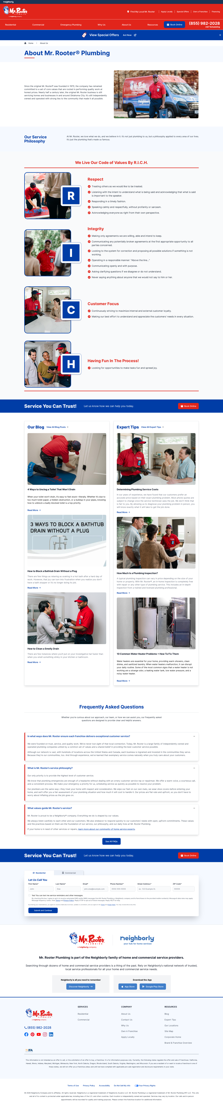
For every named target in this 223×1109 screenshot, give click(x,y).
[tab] (141, 11)
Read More (32, 510)
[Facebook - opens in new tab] (26, 1034)
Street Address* (144, 884)
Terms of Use (73, 1085)
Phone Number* (117, 884)
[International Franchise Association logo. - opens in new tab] (29, 1050)
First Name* (33, 884)
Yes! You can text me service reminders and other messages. (57, 895)
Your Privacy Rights (147, 1085)
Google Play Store (154, 986)
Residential (41, 873)
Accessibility (104, 1085)
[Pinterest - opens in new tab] (32, 1034)
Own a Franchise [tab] (200, 11)
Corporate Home (173, 1037)
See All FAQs (111, 841)
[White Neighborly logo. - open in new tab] (8, 2)
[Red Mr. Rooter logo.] (87, 940)
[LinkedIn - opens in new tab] (51, 1034)
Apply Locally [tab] (167, 11)
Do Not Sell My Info (122, 1085)
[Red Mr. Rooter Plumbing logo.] (46, 1014)
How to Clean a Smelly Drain (43, 648)
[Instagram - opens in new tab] (45, 1034)
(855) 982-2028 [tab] (204, 23)
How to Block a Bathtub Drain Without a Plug (52, 571)
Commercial (70, 873)
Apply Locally (127, 1037)
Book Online (190, 406)
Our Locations (171, 1025)
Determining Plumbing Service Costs (137, 489)
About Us (125, 1014)
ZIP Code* (177, 884)
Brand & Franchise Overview (178, 1043)
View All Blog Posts (56, 427)
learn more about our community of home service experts (106, 829)
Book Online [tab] (176, 24)
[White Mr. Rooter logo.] (15, 11)
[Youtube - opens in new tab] (39, 1034)
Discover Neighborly (79, 986)
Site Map (169, 1031)
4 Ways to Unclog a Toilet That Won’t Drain (51, 489)
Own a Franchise (129, 1031)
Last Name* (61, 884)
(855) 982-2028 (39, 1027)
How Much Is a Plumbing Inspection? (137, 573)
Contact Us (126, 1019)
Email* (85, 884)
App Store (129, 986)
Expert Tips (170, 1019)
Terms (58, 900)
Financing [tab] (216, 11)
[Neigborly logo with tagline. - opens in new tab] (137, 940)
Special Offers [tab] (183, 11)
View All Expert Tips (151, 427)
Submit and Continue (43, 910)
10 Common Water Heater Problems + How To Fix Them (148, 653)
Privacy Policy (68, 900)
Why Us (125, 1025)
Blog (167, 1014)
